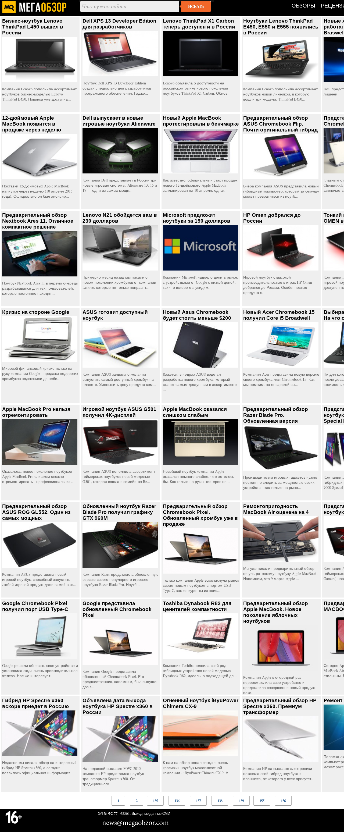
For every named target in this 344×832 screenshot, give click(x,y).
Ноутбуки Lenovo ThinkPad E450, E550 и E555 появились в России (280, 26)
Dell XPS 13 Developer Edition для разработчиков (119, 24)
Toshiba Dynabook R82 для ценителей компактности (197, 606)
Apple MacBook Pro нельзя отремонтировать (36, 412)
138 (219, 800)
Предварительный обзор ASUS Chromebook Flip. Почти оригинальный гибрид (280, 124)
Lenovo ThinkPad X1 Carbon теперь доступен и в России (199, 24)
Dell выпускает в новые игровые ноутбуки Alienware (119, 121)
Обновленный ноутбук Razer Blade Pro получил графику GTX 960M (119, 512)
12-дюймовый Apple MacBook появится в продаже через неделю (31, 124)
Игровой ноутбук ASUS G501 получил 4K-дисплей (119, 412)
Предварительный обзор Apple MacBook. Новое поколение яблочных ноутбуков (275, 612)
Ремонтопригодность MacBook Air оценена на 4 (276, 509)
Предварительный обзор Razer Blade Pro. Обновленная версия (275, 415)
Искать (196, 6)
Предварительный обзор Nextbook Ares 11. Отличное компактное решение (37, 221)
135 (155, 800)
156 (283, 800)
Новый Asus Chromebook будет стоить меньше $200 (197, 315)
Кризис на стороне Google (35, 312)
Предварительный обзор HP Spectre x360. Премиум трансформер (280, 706)
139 (241, 800)
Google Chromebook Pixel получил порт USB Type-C (35, 606)
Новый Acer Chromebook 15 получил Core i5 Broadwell (279, 315)
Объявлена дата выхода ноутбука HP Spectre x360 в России (118, 706)
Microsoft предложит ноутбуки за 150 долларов (196, 218)
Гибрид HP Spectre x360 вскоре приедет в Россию (35, 703)
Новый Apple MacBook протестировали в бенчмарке (201, 121)
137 (198, 800)
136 (176, 800)
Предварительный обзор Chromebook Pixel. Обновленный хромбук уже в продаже (200, 515)
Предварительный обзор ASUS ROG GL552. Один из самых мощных (36, 512)
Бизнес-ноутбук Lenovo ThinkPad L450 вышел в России (32, 26)
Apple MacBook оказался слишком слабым (195, 412)
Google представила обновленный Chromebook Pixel (117, 609)
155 (261, 800)
